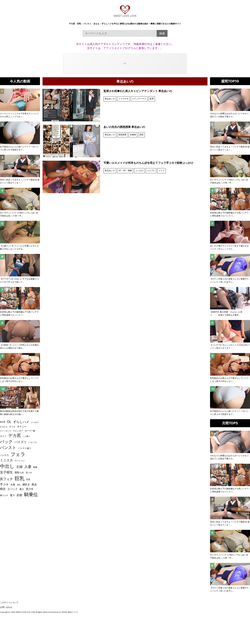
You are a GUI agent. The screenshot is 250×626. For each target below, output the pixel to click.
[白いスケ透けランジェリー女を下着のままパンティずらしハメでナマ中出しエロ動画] (230, 232)
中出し (7, 466)
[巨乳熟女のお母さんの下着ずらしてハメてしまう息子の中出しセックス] (230, 364)
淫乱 (19, 485)
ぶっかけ (139, 170)
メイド (162, 170)
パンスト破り (24, 448)
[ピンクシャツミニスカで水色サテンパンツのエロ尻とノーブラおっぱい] (20, 100)
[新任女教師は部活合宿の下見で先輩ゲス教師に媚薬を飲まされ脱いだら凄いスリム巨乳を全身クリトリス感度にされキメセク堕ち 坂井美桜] (20, 397)
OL (9, 422)
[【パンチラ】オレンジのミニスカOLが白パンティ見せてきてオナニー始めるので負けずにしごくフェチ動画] (230, 331)
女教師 (133, 134)
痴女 (3, 489)
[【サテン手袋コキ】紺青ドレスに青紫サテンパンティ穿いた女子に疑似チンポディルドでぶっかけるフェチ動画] (230, 265)
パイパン (32, 442)
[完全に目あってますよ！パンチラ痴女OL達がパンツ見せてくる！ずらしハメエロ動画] (230, 133)
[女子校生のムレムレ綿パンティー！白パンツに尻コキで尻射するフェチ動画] (230, 397)
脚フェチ (4, 495)
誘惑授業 (122, 134)
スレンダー (18, 430)
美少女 (30, 489)
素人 (21, 489)
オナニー (22, 426)
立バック (12, 489)
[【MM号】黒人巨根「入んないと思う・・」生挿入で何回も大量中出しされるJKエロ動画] (230, 298)
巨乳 (19, 478)
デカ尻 (14, 435)
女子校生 (6, 472)
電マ (12, 495)
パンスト (8, 447)
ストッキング (5, 431)
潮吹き (26, 484)
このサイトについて (9, 602)
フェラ (18, 454)
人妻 (27, 466)
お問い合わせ (6, 607)
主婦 (19, 467)
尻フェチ (6, 479)
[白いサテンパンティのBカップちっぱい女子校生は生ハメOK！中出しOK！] (230, 166)
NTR (2, 422)
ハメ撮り (26, 436)
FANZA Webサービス (70, 612)
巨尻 (28, 479)
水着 (12, 484)
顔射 (19, 495)
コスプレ (151, 170)
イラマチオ (123, 98)
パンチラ (4, 455)
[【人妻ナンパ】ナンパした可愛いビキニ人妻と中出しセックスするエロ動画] (20, 232)
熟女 (34, 484)
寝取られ (19, 472)
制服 (35, 467)
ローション (20, 460)
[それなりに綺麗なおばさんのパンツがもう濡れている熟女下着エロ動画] (230, 100)
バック (6, 441)
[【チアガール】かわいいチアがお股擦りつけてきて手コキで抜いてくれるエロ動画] (20, 265)
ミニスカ (6, 460)
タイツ (3, 436)
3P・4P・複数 (125, 170)
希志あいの (110, 98)
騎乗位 (31, 494)
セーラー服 (30, 430)
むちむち (3, 427)
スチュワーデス (139, 98)
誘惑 (141, 134)
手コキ (4, 484)
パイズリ (20, 442)
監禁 (152, 98)
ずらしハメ (21, 422)
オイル (12, 427)
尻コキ (29, 472)
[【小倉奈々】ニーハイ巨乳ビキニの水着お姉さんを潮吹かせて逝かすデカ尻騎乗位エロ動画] (20, 331)
